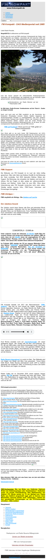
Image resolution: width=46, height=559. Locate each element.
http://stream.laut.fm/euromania (12, 439)
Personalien (9, 518)
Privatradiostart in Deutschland (14, 510)
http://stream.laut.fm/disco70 (11, 433)
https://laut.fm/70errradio (10, 422)
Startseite (8, 507)
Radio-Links (9, 521)
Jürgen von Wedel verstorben (22, 536)
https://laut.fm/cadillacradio (11, 409)
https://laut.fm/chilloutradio (11, 429)
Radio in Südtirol (10, 509)
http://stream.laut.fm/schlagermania (13, 436)
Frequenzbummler (11, 517)
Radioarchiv (9, 515)
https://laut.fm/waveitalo (10, 412)
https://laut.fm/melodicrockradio (12, 404)
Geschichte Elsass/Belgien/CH (14, 512)
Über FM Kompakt (10, 523)
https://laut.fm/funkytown (10, 418)
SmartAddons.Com (14, 557)
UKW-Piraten (9, 520)
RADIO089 (14, 245)
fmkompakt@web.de (15, 163)
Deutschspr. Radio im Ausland (14, 514)
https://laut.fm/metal (9, 398)
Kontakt (7, 525)
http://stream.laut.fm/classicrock (12, 437)
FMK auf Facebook (10, 127)
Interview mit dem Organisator (22, 545)
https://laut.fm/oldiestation (10, 426)
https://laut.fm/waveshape (10, 415)
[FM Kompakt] (16, 8)
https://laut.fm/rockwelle (10, 401)
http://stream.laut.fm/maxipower (12, 440)
